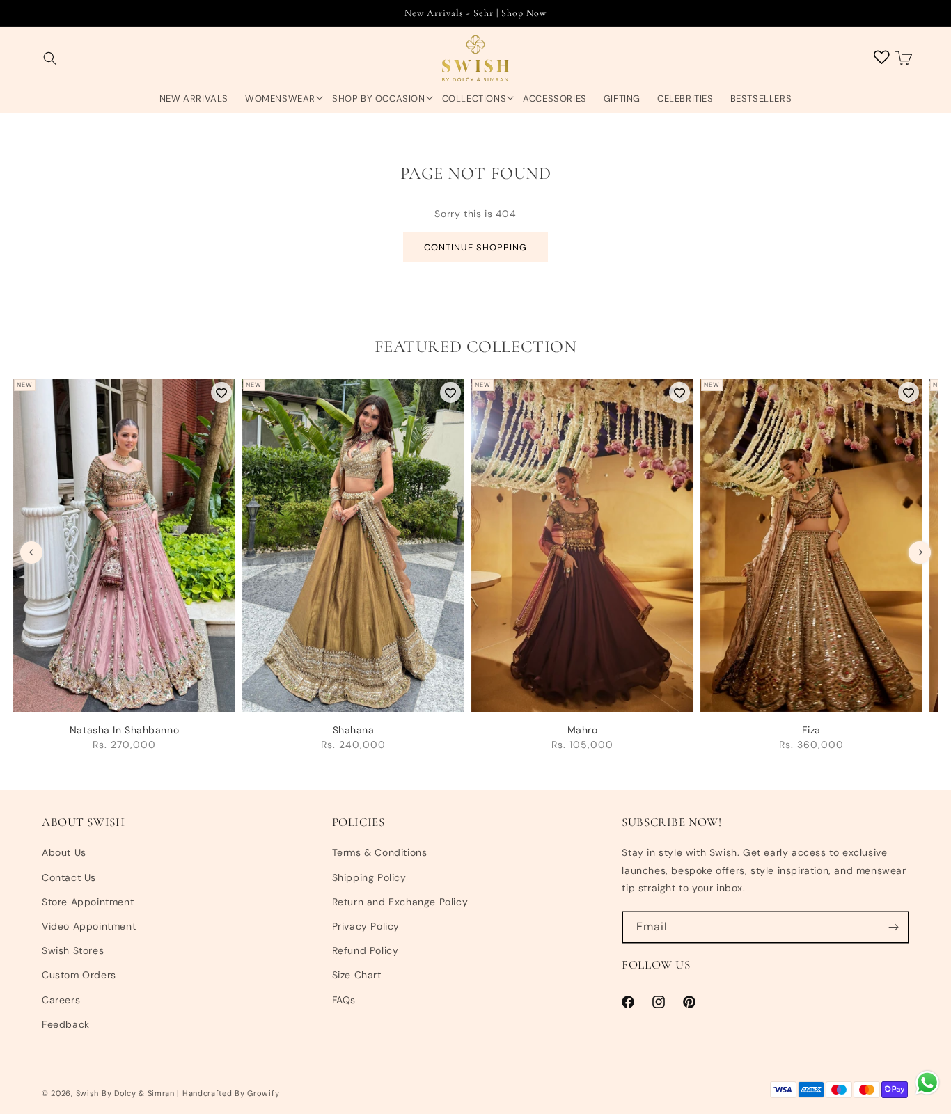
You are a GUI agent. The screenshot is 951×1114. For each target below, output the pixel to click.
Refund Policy (365, 950)
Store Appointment (88, 902)
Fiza (811, 730)
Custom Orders (79, 975)
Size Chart (357, 975)
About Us (64, 852)
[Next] (920, 552)
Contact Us (69, 877)
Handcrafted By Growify (230, 1093)
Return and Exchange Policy (400, 902)
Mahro (582, 730)
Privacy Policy (366, 926)
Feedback (66, 1024)
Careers (61, 1000)
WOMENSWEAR (280, 98)
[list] (475, 572)
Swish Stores (73, 950)
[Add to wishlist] (221, 392)
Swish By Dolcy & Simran (125, 1093)
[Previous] (31, 552)
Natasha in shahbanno (124, 730)
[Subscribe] (893, 927)
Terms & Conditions (379, 852)
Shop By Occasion (378, 98)
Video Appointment (89, 926)
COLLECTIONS (474, 98)
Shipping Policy (369, 877)
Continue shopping (475, 247)
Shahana (354, 730)
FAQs (344, 1000)
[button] (50, 58)
